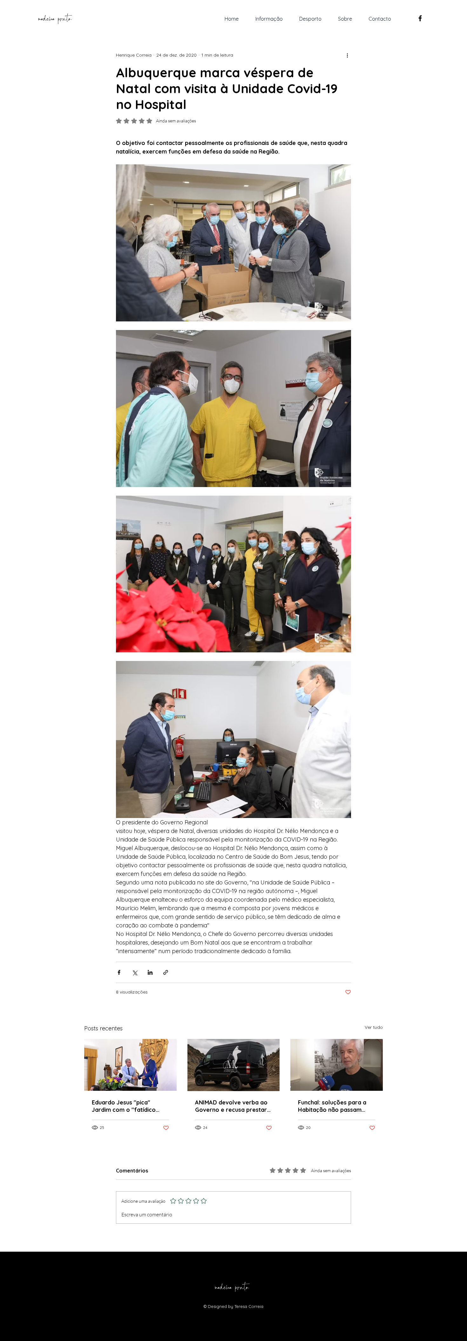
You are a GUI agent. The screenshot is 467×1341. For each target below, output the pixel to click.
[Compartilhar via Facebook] (119, 972)
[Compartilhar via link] (166, 972)
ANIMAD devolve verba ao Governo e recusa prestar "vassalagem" (231, 1106)
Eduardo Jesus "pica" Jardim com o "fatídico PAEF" (124, 1106)
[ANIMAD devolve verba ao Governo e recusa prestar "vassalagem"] (233, 1065)
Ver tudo (374, 1027)
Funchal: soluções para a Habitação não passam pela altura (332, 1106)
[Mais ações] (347, 55)
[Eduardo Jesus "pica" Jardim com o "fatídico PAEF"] (130, 1065)
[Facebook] (420, 18)
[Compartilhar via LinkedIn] (150, 972)
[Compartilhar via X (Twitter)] (135, 972)
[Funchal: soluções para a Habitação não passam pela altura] (336, 1065)
